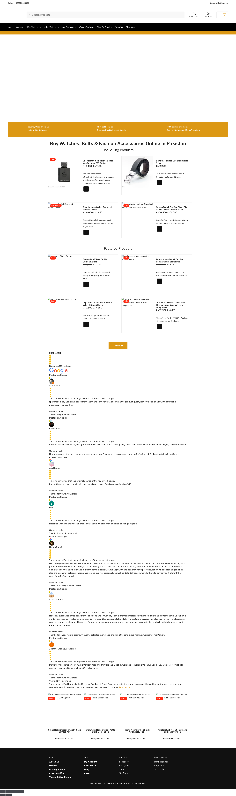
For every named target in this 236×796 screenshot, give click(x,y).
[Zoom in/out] (3, 791)
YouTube (123, 773)
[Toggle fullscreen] (9, 791)
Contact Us (90, 765)
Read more (124, 687)
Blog (86, 769)
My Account (194, 17)
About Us (54, 762)
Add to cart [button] (91, 192)
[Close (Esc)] (21, 791)
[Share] (15, 791)
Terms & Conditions (60, 777)
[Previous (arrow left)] (3, 795)
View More (90, 235)
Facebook (124, 762)
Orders (53, 765)
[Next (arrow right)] (9, 795)
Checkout (208, 17)
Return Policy (56, 773)
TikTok (122, 769)
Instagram (124, 765)
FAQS (87, 773)
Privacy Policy (57, 769)
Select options (165, 187)
